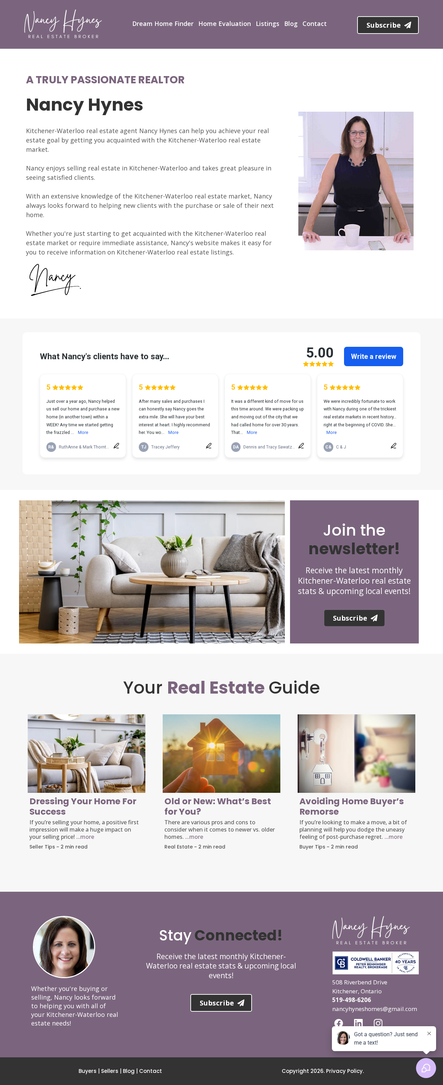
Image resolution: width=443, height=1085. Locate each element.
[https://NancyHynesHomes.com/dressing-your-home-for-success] (86, 753)
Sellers (109, 1071)
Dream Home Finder (162, 23)
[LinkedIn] (358, 1023)
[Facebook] (339, 1023)
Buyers (88, 1071)
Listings (267, 23)
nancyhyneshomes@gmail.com (374, 1009)
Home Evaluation (224, 23)
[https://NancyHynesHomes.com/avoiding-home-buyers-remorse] (356, 753)
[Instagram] (378, 1023)
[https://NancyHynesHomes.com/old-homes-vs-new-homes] (221, 753)
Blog (291, 23)
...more (85, 837)
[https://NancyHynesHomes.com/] (63, 23)
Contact (314, 23)
